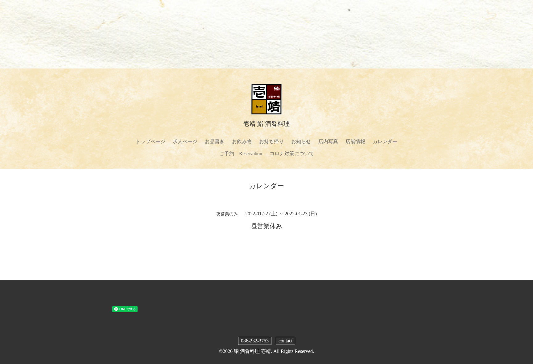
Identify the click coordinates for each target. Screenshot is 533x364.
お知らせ (301, 141)
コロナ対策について (292, 153)
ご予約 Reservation (240, 153)
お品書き (215, 141)
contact (285, 340)
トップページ (150, 141)
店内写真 (328, 141)
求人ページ (185, 141)
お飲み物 (242, 141)
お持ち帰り (271, 141)
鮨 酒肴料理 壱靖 (252, 351)
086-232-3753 (255, 340)
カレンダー (385, 141)
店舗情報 (355, 141)
